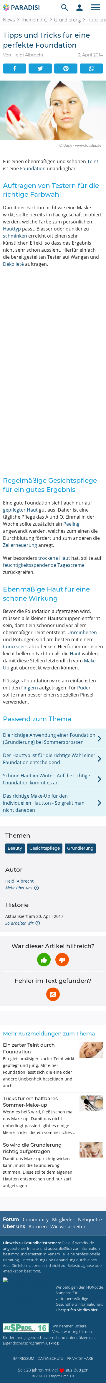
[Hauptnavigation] (95, 7)
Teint (92, 161)
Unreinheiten (82, 632)
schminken (15, 236)
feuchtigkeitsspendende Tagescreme (44, 565)
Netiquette (90, 1219)
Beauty (15, 848)
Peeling (71, 524)
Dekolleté (13, 264)
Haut (75, 653)
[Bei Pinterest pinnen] (65, 69)
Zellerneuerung (20, 545)
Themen (29, 19)
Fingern (29, 687)
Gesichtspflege (44, 848)
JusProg (52, 1343)
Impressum (23, 1358)
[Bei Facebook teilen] (14, 69)
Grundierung (67, 19)
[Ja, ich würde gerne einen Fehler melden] (53, 994)
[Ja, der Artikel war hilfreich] (44, 959)
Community (36, 1219)
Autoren (38, 1226)
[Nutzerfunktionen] (79, 7)
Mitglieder (63, 1219)
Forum (11, 1219)
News (9, 19)
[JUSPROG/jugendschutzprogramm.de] (26, 1327)
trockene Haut (54, 558)
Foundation (33, 168)
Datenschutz (50, 1358)
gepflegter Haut (20, 510)
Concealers (15, 646)
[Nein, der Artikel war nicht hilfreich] (62, 959)
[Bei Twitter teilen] (40, 69)
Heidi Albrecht (19, 881)
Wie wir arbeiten (68, 1226)
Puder (84, 687)
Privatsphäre (80, 1358)
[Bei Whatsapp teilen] (91, 69)
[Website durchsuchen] (64, 7)
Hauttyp (12, 229)
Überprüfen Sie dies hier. (77, 1309)
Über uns (14, 1226)
